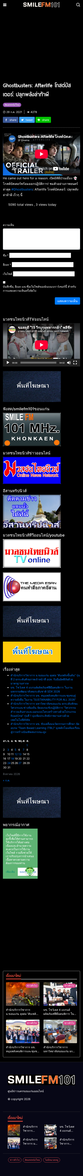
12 (16, 754)
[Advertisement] (41, 47)
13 (19, 754)
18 (12, 758)
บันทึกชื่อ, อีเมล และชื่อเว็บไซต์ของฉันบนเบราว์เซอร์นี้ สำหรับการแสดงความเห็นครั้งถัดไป (39, 288)
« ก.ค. (6, 780)
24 (9, 763)
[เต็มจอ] (75, 363)
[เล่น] (8, 363)
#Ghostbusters (22, 189)
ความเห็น (8, 225)
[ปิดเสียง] (69, 363)
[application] (41, 344)
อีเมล (7, 264)
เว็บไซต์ (7, 273)
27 (19, 763)
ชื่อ (5, 255)
